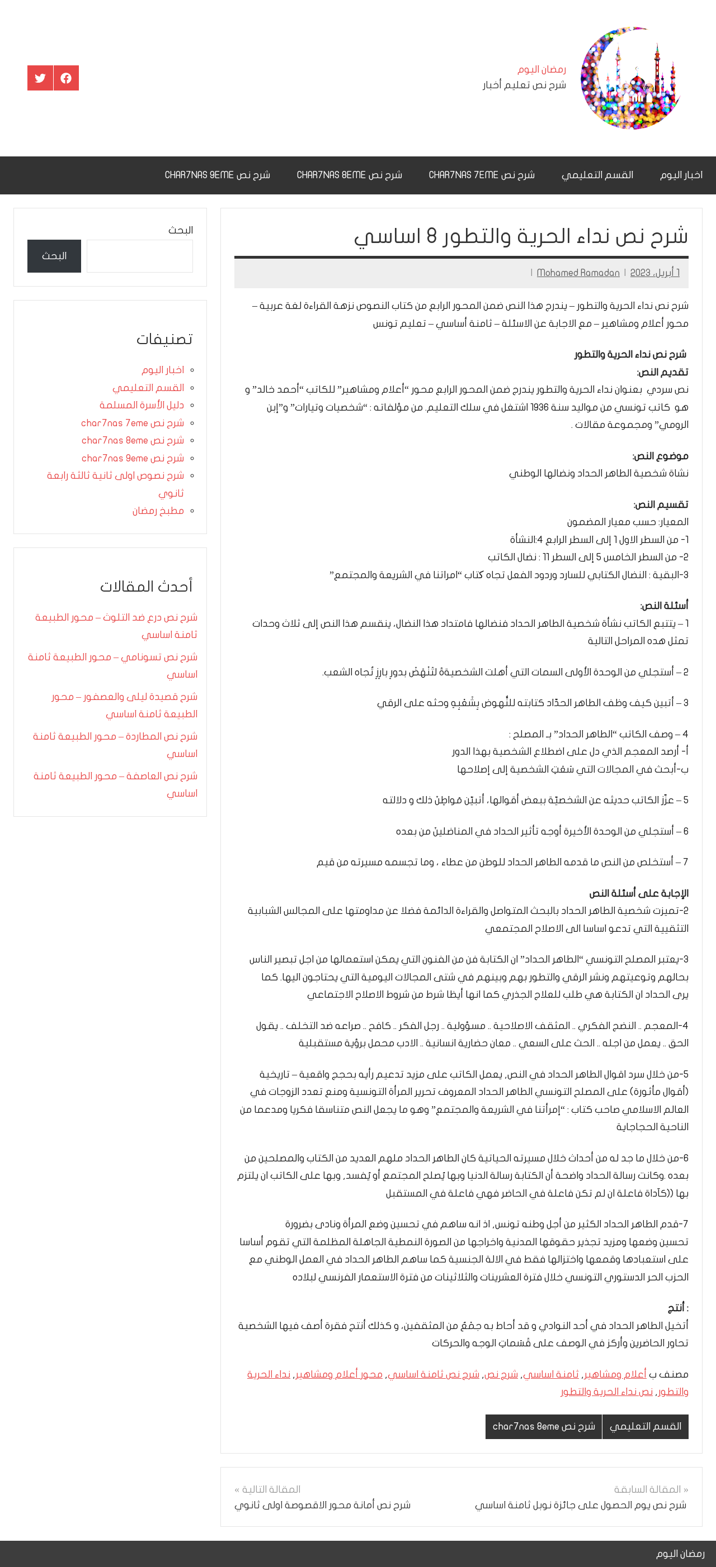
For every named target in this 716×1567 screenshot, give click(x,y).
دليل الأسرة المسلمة (142, 405)
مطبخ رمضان (158, 511)
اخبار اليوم (681, 175)
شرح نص (501, 1374)
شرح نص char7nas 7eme (482, 175)
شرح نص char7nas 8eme (349, 175)
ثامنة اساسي (551, 1374)
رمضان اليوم (541, 69)
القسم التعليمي (597, 175)
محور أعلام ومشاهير (339, 1374)
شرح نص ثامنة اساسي (433, 1374)
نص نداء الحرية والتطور (606, 1392)
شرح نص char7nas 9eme (217, 175)
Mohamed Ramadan (578, 273)
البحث (180, 230)
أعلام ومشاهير (615, 1374)
